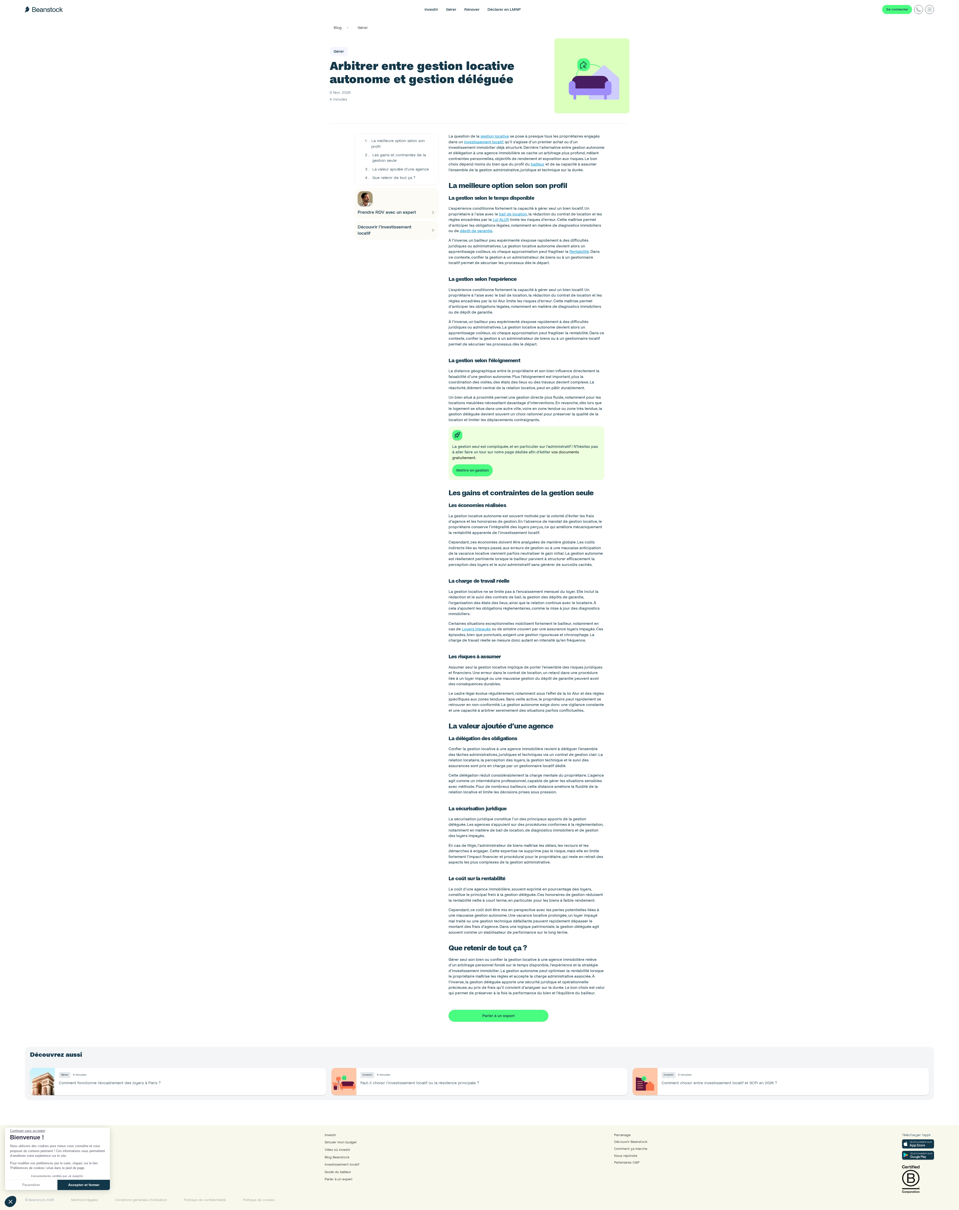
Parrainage (622, 1135)
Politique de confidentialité (205, 1200)
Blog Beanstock (337, 1157)
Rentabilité (579, 251)
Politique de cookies (259, 1200)
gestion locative (494, 136)
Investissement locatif (342, 1164)
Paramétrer (31, 1185)
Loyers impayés (476, 629)
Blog (338, 27)
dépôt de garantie (476, 231)
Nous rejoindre (625, 1156)
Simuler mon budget (341, 1142)
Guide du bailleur (338, 1172)
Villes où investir (337, 1150)
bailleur (537, 164)
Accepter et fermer (83, 1185)
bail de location (513, 214)
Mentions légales (84, 1200)
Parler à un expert (338, 1179)
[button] (10, 1202)
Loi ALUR (501, 219)
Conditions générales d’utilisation (141, 1200)
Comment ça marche (630, 1149)
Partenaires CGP (626, 1162)
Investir (330, 1135)
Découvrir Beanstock (630, 1142)
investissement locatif (483, 142)
